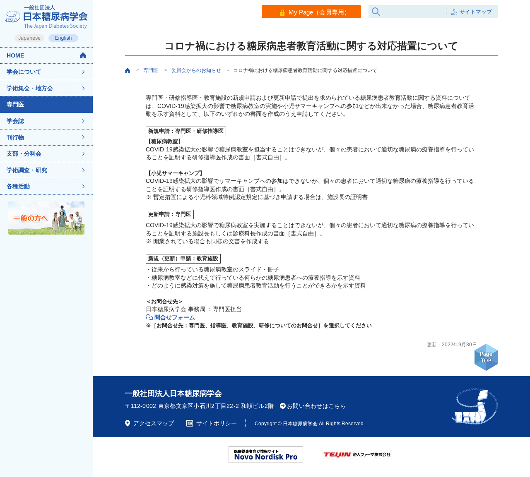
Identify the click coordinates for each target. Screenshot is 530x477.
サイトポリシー (216, 423)
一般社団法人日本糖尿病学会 (173, 393)
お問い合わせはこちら (316, 406)
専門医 (15, 104)
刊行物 (15, 137)
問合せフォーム (174, 317)
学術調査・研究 (27, 170)
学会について (24, 71)
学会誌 (15, 120)
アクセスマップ (153, 423)
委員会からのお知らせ (196, 70)
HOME (15, 55)
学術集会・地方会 (30, 88)
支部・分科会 (24, 153)
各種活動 (18, 186)
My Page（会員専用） (319, 12)
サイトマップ (476, 12)
